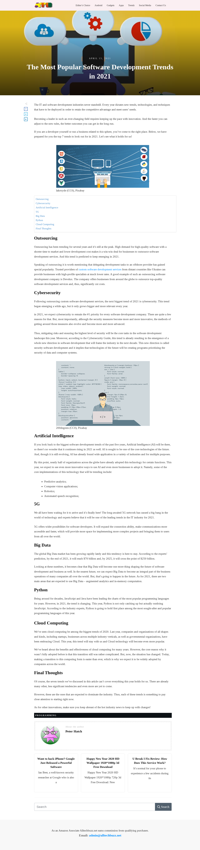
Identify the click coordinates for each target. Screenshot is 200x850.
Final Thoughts (43, 228)
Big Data (40, 216)
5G (37, 211)
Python (39, 220)
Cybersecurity (43, 203)
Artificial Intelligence (47, 207)
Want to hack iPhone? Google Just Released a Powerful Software (56, 762)
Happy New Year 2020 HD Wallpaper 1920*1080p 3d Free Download (103, 762)
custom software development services (100, 269)
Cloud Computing (45, 224)
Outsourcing (42, 199)
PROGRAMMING (46, 715)
